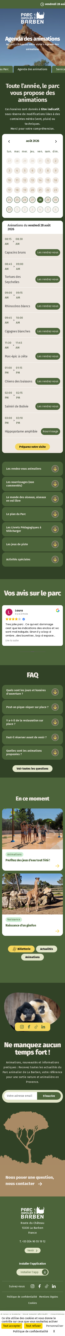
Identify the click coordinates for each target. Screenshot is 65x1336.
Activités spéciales (18, 559)
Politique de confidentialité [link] (30, 1331)
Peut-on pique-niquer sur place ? (27, 707)
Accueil (10, 44)
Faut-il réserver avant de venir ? (26, 737)
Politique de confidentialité (22, 1296)
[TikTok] (36, 1027)
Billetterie (24, 949)
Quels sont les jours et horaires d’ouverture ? (26, 692)
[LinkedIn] (43, 1027)
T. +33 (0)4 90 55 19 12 (32, 1241)
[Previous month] (9, 141)
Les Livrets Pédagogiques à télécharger (23, 529)
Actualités (46, 949)
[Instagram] (22, 1027)
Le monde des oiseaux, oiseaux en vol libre (26, 499)
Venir (31, 1250)
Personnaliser (54, 1325)
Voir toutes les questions (32, 768)
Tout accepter (11, 1325)
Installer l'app (30, 1272)
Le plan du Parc (16, 514)
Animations (32, 957)
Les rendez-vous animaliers (23, 468)
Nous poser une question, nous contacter (30, 1180)
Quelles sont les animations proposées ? (24, 752)
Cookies (32, 1303)
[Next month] (56, 141)
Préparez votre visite (30, 44)
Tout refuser (33, 1325)
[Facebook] (29, 1027)
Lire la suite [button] (12, 640)
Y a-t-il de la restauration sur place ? (24, 722)
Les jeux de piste (17, 544)
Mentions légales (48, 1296)
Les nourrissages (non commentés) (20, 483)
